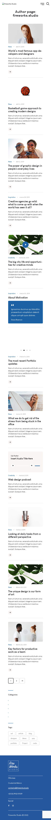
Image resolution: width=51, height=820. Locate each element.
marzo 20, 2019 (25, 293)
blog (30, 733)
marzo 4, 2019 (20, 530)
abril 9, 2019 (20, 47)
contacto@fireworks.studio (18, 788)
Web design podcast (19, 479)
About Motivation (18, 297)
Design (12, 704)
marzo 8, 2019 (23, 475)
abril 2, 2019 (20, 162)
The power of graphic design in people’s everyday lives (25, 167)
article (20, 733)
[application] (25, 465)
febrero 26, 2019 (21, 645)
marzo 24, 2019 (24, 258)
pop (33, 738)
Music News (14, 712)
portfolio (14, 743)
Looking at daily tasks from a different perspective (24, 535)
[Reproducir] (13, 465)
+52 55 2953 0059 (15, 794)
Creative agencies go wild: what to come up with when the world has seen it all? (25, 204)
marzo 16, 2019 (24, 357)
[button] (21, 350)
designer (14, 738)
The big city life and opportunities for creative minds (25, 263)
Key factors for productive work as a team (22, 650)
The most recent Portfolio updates (22, 362)
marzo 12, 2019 (21, 414)
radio (35, 743)
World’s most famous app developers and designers (25, 52)
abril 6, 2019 (20, 104)
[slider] (37, 465)
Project (24, 743)
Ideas (24, 738)
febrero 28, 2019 (21, 587)
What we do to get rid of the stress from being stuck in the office (24, 421)
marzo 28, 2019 (25, 197)
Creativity (11, 258)
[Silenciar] (31, 465)
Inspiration (11, 197)
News (10, 47)
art (12, 733)
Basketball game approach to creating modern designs (24, 110)
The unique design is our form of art (24, 593)
